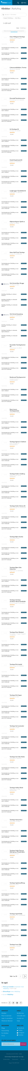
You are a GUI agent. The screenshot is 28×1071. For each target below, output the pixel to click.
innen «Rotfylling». (11, 991)
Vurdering (22, 28)
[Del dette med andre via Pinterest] (20, 1002)
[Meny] (24, 2)
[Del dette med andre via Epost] (17, 1002)
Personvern (15, 1059)
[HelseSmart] (6, 2)
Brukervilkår (6, 1059)
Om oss (23, 1059)
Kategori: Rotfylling (8, 18)
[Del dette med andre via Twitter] (13, 1002)
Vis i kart (11, 41)
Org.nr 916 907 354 (14, 1063)
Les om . (8, 994)
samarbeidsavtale (14, 31)
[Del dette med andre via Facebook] (9, 1002)
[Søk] (18, 2)
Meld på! (23, 1044)
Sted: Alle (17, 18)
